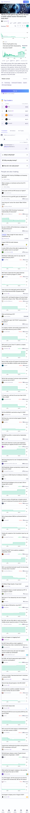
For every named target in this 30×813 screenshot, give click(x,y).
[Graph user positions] (15, 26)
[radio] (18, 26)
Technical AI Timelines (17, 82)
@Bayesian (6, 146)
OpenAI (25, 82)
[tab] (4, 131)
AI (2, 82)
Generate (25, 78)
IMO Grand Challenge (6, 85)
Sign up (26, 1)
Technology (7, 82)
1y (13, 144)
